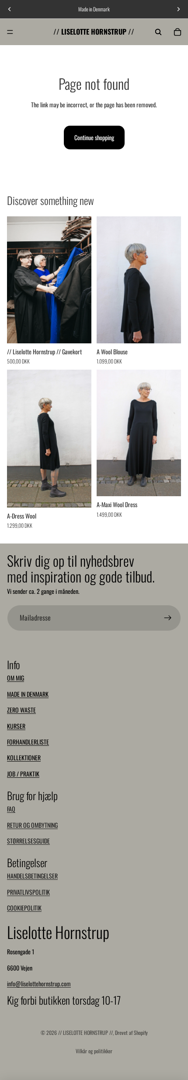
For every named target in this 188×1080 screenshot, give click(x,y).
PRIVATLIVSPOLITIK (28, 891)
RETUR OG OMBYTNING (32, 824)
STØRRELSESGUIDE (28, 840)
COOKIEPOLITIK (24, 907)
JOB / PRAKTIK (23, 773)
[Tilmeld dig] (168, 618)
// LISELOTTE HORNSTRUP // (85, 1032)
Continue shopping (94, 137)
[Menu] (10, 32)
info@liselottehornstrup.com (39, 983)
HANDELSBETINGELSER (32, 875)
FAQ (11, 808)
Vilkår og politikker (94, 1051)
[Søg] (158, 32)
